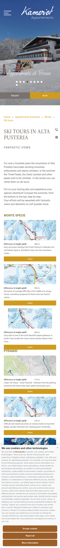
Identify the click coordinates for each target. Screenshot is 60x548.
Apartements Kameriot (27, 116)
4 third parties (19, 452)
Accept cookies (30, 528)
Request (15, 95)
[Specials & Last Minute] (56, 138)
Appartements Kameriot (37, 12)
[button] (57, 447)
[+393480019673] (56, 130)
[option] (30, 52)
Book (45, 95)
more (30, 259)
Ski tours (8, 120)
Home (7, 116)
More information (30, 543)
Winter (48, 116)
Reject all (30, 536)
